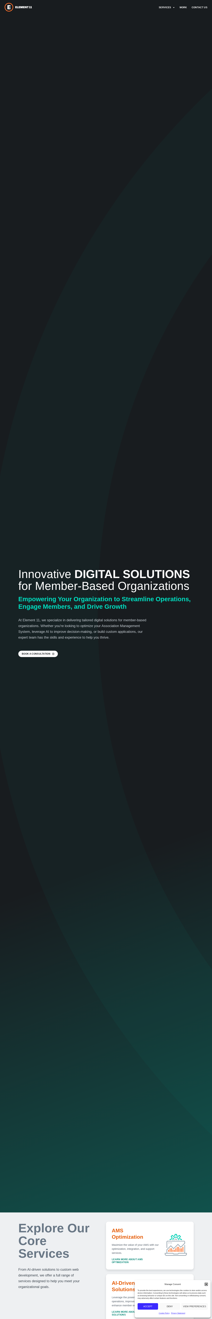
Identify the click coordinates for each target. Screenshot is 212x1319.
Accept (147, 1306)
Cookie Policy (164, 1313)
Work (183, 7)
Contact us (199, 7)
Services (165, 7)
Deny (170, 1306)
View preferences (194, 1306)
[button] (206, 1284)
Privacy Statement (178, 1313)
